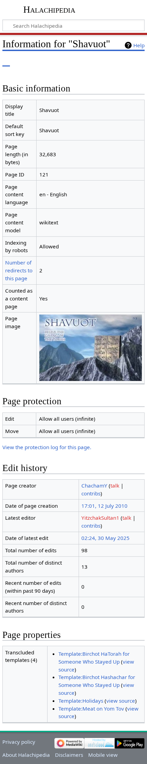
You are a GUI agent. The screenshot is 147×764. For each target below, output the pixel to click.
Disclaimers (69, 754)
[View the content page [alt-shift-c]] (6, 61)
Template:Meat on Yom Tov (91, 708)
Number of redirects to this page (18, 270)
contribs (91, 493)
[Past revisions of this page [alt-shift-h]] (123, 61)
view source (120, 700)
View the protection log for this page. (46, 447)
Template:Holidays (80, 700)
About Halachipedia (26, 754)
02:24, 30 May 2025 (105, 537)
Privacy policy (18, 741)
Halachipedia (49, 9)
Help (139, 45)
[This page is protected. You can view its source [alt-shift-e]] (110, 61)
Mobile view (103, 754)
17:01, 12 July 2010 (104, 505)
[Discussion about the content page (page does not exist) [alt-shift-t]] (21, 61)
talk (114, 485)
